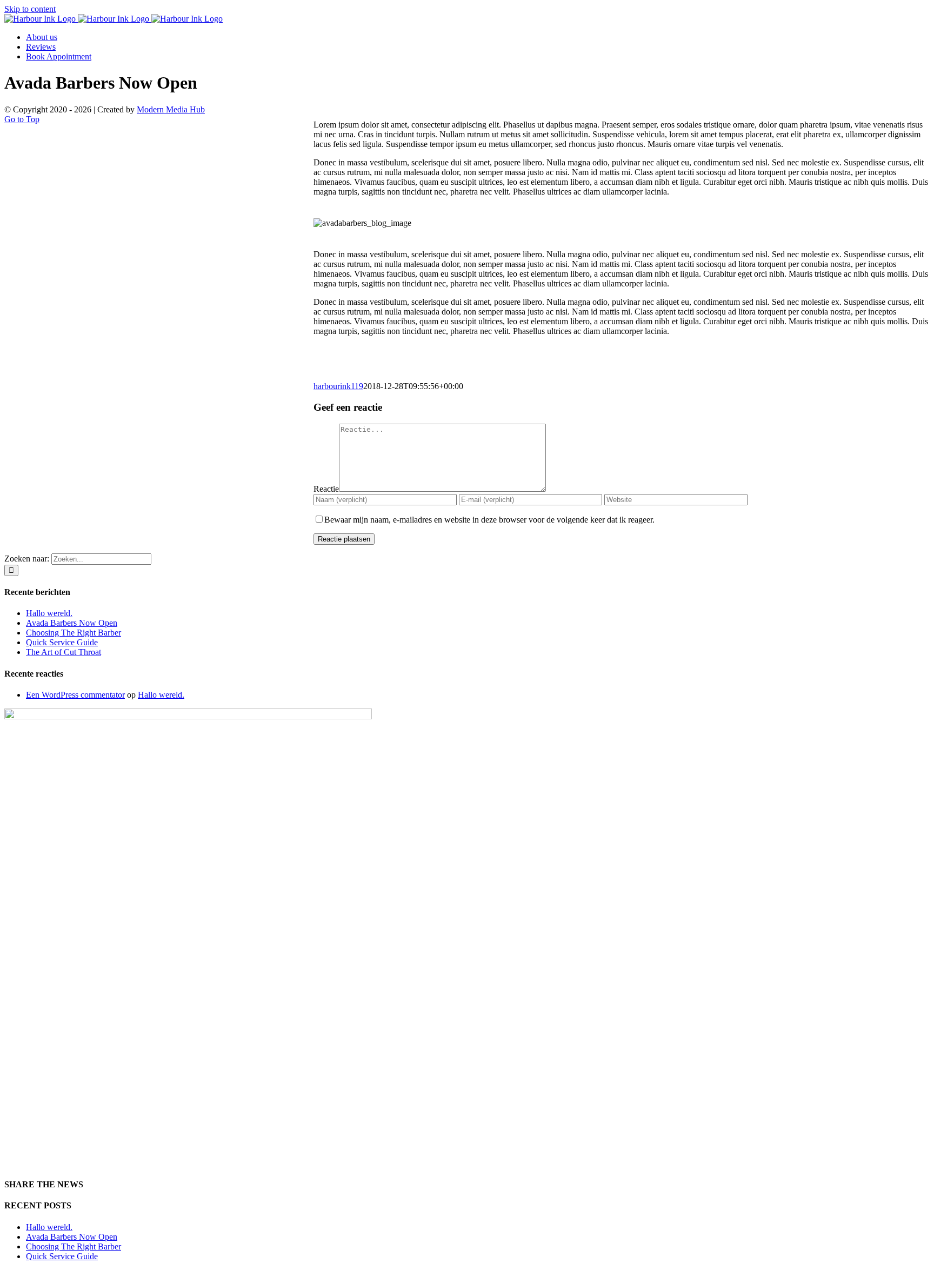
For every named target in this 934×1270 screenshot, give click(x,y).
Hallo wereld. (49, 613)
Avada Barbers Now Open (71, 622)
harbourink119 (338, 386)
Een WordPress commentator (75, 694)
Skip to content (30, 9)
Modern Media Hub (171, 109)
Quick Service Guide (62, 642)
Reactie (326, 488)
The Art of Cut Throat (63, 652)
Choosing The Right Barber (73, 632)
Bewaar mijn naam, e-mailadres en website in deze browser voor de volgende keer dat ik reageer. (489, 519)
